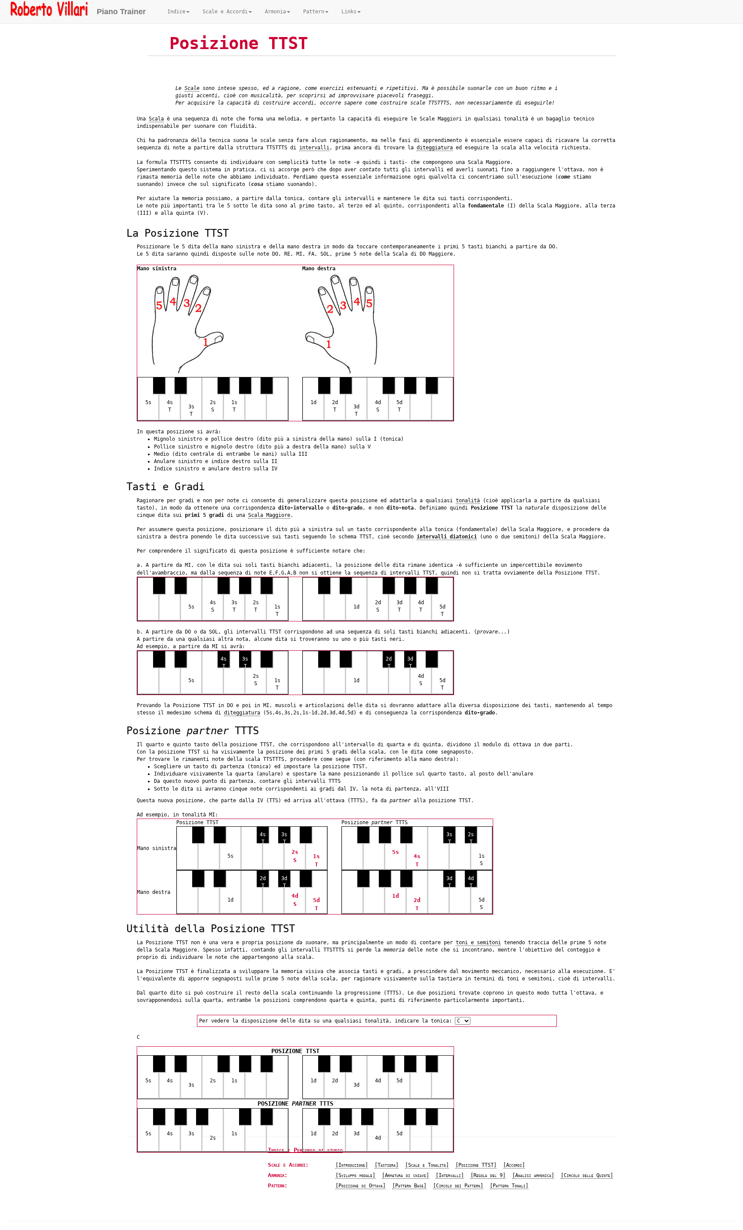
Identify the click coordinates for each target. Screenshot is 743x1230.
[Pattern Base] (409, 1186)
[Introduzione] (351, 1165)
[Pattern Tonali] (509, 1186)
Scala (156, 119)
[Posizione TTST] (476, 1165)
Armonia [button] (275, 12)
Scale (192, 88)
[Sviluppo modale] (355, 1175)
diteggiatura (435, 148)
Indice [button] (176, 12)
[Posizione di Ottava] (360, 1186)
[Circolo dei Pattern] (458, 1186)
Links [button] (348, 12)
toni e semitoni (478, 942)
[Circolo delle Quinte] (587, 1175)
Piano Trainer (121, 11)
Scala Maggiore (269, 515)
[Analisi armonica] (533, 1175)
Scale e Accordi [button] (225, 12)
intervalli (314, 148)
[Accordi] (514, 1165)
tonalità (468, 501)
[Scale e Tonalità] (427, 1165)
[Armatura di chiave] (405, 1175)
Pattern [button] (313, 12)
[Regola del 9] (488, 1175)
